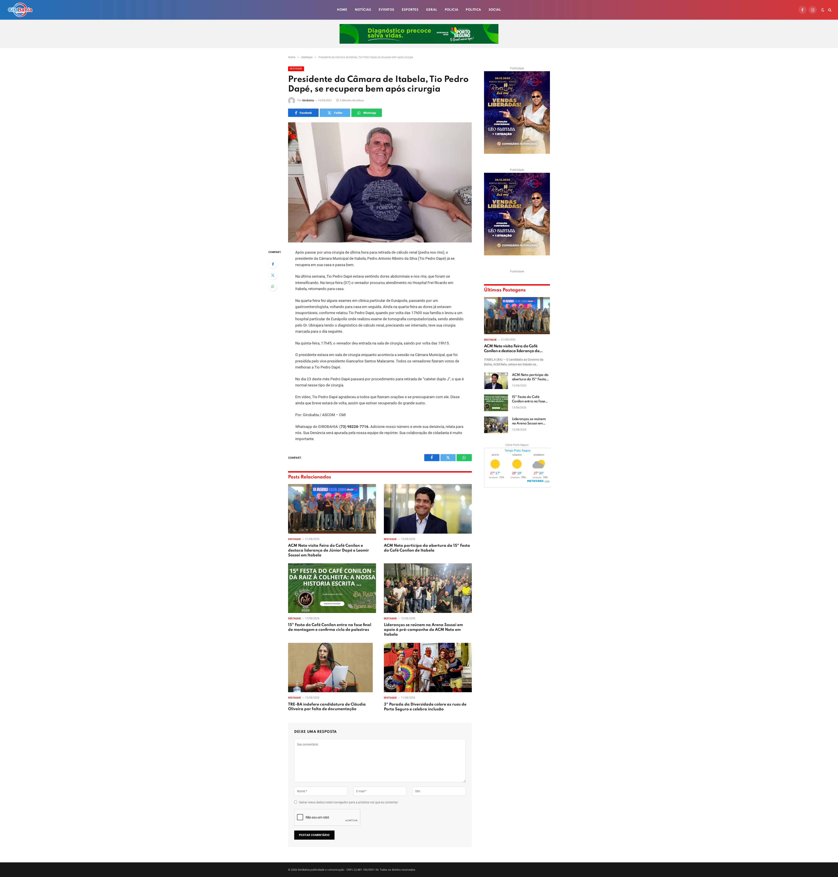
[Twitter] (272, 275)
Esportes (410, 9)
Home (342, 9)
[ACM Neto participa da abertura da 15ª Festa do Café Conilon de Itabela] (428, 509)
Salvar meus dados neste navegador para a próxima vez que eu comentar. (348, 802)
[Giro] (20, 10)
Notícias (363, 9)
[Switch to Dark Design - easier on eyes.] (822, 10)
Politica (473, 9)
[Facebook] (272, 264)
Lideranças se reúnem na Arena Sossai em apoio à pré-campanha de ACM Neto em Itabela (423, 630)
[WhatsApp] (272, 286)
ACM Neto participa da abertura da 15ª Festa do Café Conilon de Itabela (427, 548)
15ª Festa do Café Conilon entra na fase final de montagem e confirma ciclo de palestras (329, 627)
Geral (431, 9)
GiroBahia (308, 100)
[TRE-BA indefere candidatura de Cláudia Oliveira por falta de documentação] (332, 667)
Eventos (386, 9)
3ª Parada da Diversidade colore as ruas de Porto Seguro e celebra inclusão (425, 706)
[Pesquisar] (829, 10)
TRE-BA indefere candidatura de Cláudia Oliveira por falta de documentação (327, 706)
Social (495, 9)
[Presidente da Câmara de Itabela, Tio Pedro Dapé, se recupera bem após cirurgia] (380, 182)
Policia (451, 9)
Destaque (296, 68)
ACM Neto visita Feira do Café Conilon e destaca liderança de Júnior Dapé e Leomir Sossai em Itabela (328, 550)
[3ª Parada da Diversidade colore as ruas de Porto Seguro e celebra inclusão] (428, 667)
